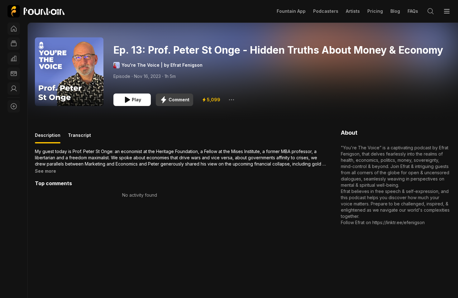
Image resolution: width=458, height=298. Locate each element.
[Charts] (13, 58)
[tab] (47, 137)
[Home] (13, 28)
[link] (35, 11)
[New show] (13, 106)
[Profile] (13, 88)
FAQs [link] (413, 11)
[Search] (430, 11)
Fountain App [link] (291, 11)
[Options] (231, 100)
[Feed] (13, 43)
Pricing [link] (375, 11)
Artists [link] (353, 11)
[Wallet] (13, 73)
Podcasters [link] (325, 11)
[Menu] (447, 11)
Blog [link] (395, 11)
